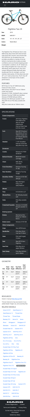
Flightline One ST (8, 362)
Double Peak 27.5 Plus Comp (11, 375)
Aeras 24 (15, 319)
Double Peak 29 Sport (9, 378)
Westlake (5, 325)
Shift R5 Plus (15, 393)
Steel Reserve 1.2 (8, 313)
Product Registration (11, 404)
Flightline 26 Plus (8, 338)
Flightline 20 (21, 372)
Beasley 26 (6, 359)
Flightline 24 (18, 350)
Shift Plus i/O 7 (7, 335)
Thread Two (6, 316)
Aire (16, 338)
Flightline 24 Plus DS (9, 356)
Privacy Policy (23, 407)
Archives (22, 2)
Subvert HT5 (6, 387)
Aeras (21, 319)
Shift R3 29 (22, 325)
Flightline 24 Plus (8, 353)
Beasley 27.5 (6, 319)
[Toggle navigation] (5, 5)
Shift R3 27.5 (6, 390)
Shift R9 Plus (6, 396)
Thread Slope (16, 316)
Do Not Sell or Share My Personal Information (15, 411)
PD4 (17, 344)
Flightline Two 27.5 (8, 365)
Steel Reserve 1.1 (18, 310)
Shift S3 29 (16, 396)
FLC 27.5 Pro (17, 341)
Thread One (18, 313)
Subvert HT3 (22, 384)
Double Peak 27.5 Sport (10, 368)
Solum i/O (14, 325)
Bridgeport (12, 322)
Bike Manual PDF (17, 299)
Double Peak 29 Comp (9, 384)
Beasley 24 (20, 356)
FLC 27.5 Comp (7, 341)
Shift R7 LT (6, 393)
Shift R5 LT (16, 390)
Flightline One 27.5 (20, 362)
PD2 (13, 344)
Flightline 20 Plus (8, 350)
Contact (23, 404)
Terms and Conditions (10, 407)
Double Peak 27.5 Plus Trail (11, 347)
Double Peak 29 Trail (9, 381)
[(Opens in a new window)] (15, 16)
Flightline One (16, 359)
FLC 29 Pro (6, 344)
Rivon (4, 322)
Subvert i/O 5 (19, 328)
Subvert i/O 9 (7, 332)
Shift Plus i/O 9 (18, 335)
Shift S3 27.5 (16, 387)
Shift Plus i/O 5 (17, 332)
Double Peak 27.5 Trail (9, 372)
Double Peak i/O (8, 328)
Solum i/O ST (7, 310)
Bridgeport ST (22, 322)
